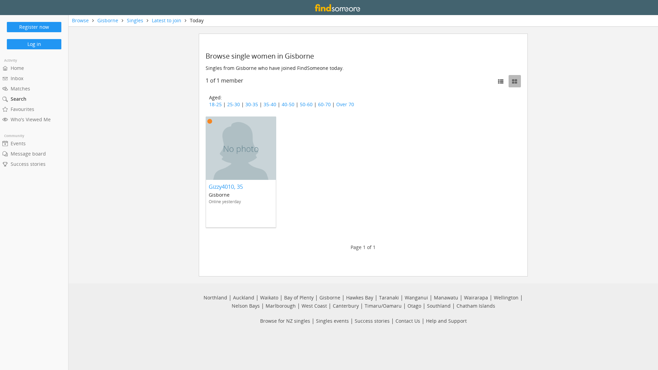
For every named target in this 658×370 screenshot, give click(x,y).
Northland (215, 297)
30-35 (251, 104)
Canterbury (346, 306)
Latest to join (166, 20)
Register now (34, 27)
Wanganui (416, 297)
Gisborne (107, 20)
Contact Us (407, 321)
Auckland (243, 297)
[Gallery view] (515, 81)
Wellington (506, 297)
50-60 (306, 104)
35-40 (270, 104)
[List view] (501, 81)
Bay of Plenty (299, 297)
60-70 (324, 104)
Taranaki (389, 297)
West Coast (314, 306)
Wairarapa (476, 297)
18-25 (215, 104)
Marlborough (281, 306)
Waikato (269, 297)
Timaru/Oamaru (383, 306)
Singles (135, 20)
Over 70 (345, 104)
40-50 (288, 104)
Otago (414, 306)
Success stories (372, 321)
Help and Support (446, 321)
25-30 (233, 104)
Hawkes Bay (359, 297)
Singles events (332, 321)
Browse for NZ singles (285, 321)
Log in (34, 44)
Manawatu (446, 297)
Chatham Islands (475, 306)
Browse (80, 20)
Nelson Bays (246, 306)
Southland (439, 306)
